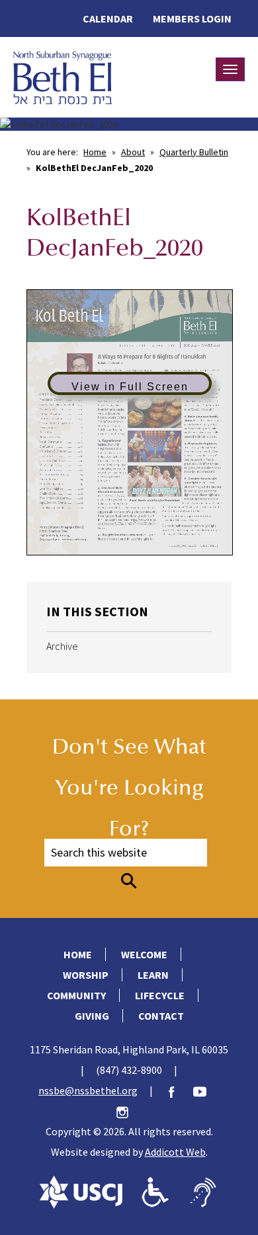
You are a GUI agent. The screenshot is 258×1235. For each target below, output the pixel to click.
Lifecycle (160, 995)
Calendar (108, 18)
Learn (153, 974)
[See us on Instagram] (129, 1110)
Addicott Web (175, 1151)
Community (76, 995)
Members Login (192, 18)
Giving (92, 1015)
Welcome (144, 954)
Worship (85, 974)
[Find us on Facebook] (178, 1090)
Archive (62, 646)
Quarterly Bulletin (193, 152)
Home (95, 152)
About (133, 152)
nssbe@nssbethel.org (88, 1090)
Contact (161, 1015)
